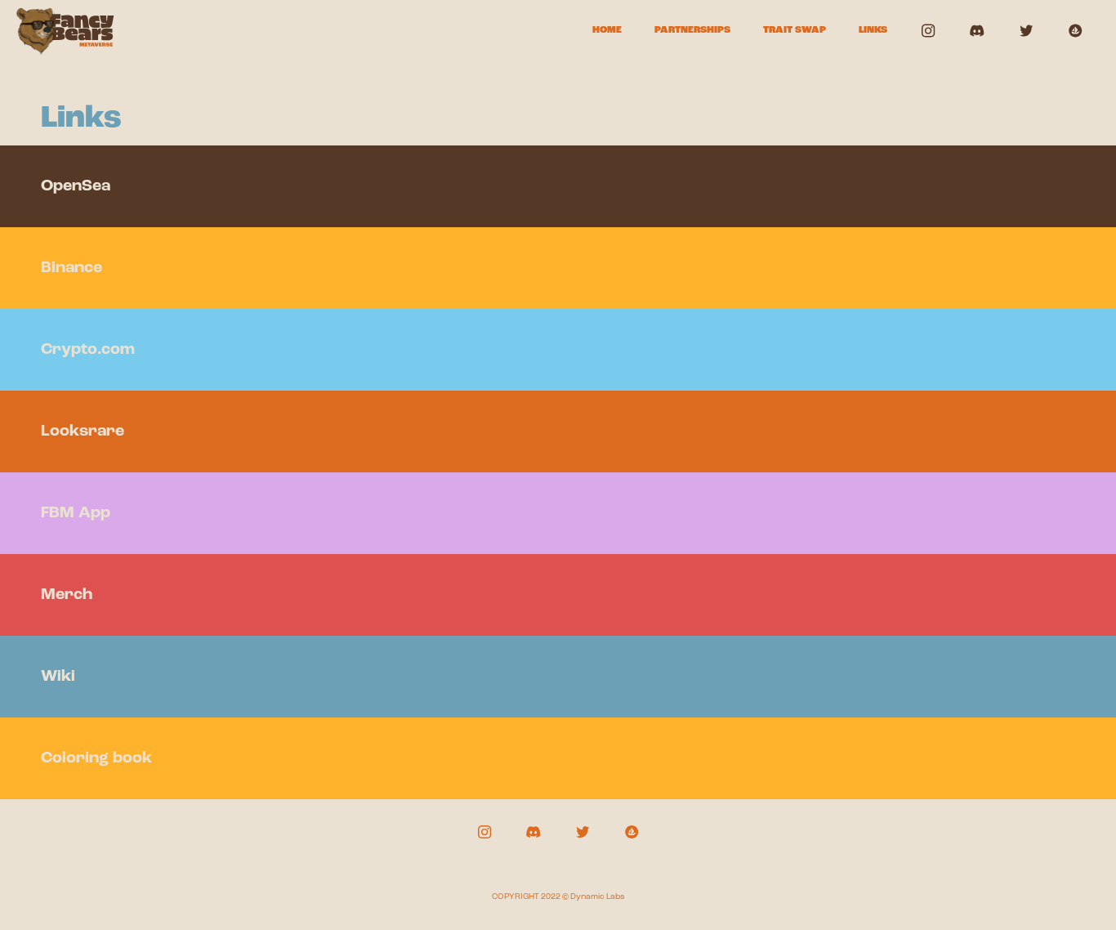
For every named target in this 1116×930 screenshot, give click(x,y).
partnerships (692, 30)
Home (607, 30)
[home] (65, 31)
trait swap (794, 30)
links (873, 30)
